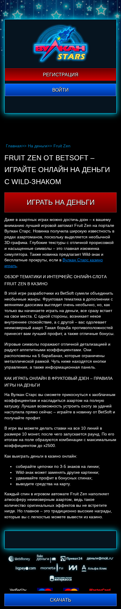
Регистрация (60, 74)
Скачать (60, 600)
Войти (60, 90)
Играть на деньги (61, 202)
